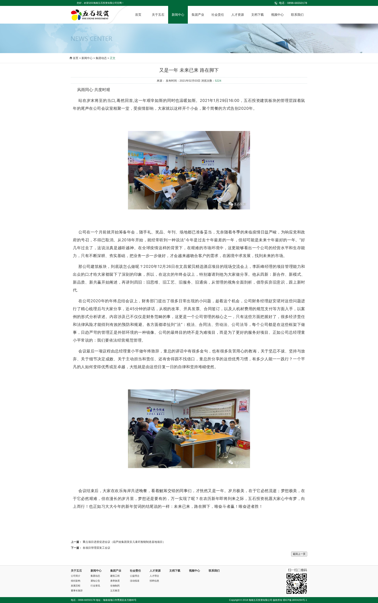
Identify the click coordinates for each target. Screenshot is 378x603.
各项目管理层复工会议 (96, 547)
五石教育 (115, 590)
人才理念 (154, 575)
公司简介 (75, 575)
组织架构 (75, 580)
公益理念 (134, 575)
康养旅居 (115, 580)
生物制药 (115, 585)
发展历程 (75, 585)
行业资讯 (95, 585)
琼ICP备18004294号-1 (295, 600)
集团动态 (95, 575)
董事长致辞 (77, 590)
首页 (138, 14)
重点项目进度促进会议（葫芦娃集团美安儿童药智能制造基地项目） (124, 541)
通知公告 (95, 580)
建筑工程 (115, 575)
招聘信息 (154, 580)
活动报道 (134, 580)
